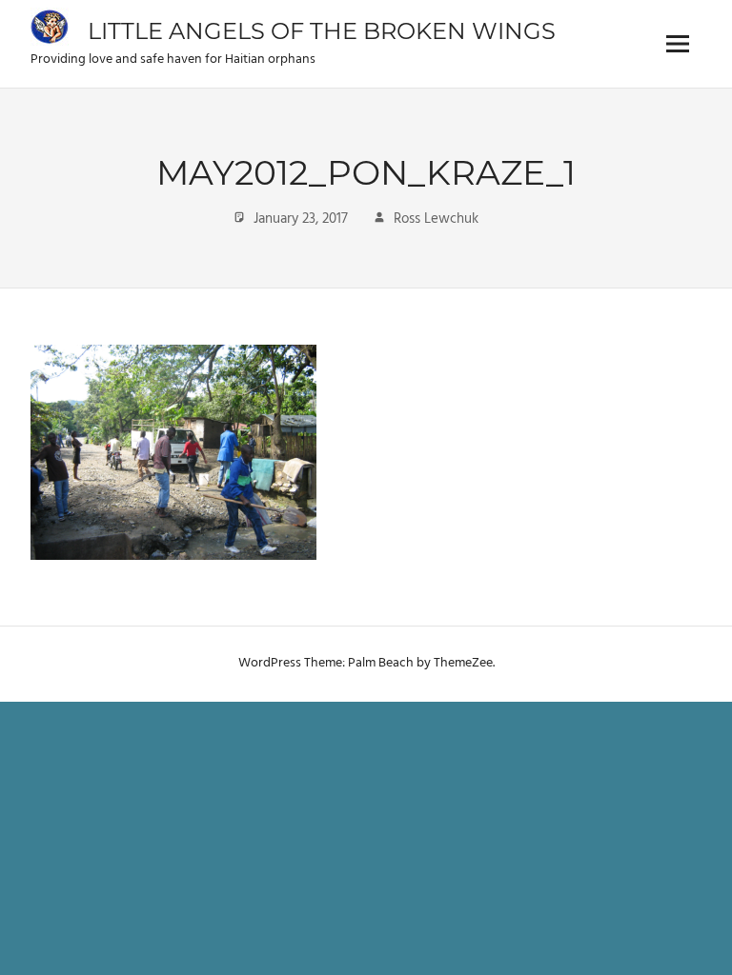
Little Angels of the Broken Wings (322, 31)
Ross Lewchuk (436, 219)
